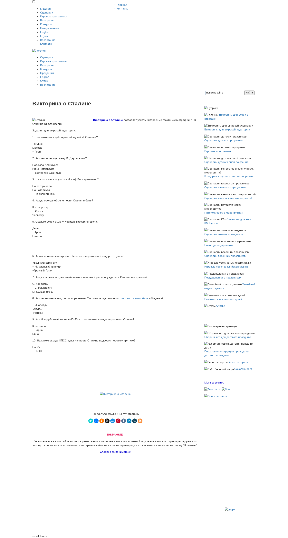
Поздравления (49, 28)
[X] (107, 421)
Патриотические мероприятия (223, 212)
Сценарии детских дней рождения (226, 161)
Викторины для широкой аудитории (227, 129)
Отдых (44, 36)
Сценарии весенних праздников (224, 255)
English (44, 32)
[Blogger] (140, 421)
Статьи (220, 305)
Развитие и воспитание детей (223, 299)
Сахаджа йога (243, 368)
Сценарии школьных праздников (225, 187)
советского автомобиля (134, 298)
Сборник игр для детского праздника (228, 337)
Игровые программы (53, 16)
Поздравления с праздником (222, 277)
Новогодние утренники (219, 245)
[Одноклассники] (101, 421)
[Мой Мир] (112, 421)
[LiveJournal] (134, 421)
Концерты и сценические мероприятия (229, 176)
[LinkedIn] (129, 421)
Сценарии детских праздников (223, 140)
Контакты (46, 43)
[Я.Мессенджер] (90, 421)
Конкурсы (46, 24)
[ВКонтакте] (96, 421)
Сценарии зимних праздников (223, 234)
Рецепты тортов (238, 362)
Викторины (47, 20)
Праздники (47, 73)
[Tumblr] (123, 421)
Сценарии (46, 12)
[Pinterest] (118, 421)
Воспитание (47, 39)
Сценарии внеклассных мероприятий (228, 198)
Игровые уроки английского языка (226, 266)
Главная (45, 8)
